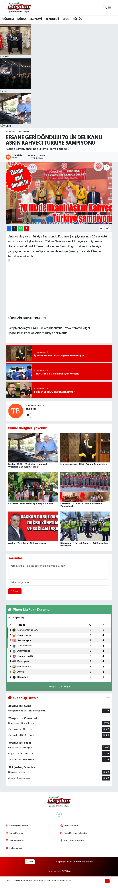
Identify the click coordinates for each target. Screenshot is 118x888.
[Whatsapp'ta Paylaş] (20, 228)
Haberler (10, 132)
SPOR (66, 19)
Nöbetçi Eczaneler (19, 825)
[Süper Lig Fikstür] (108, 698)
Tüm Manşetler (16, 840)
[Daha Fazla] (26, 228)
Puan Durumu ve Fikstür (75, 833)
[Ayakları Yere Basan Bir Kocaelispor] (33, 526)
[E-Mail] (28, 415)
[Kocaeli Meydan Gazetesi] (19, 7)
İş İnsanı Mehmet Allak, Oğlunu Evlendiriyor (83, 464)
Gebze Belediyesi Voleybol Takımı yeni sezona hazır (42, 880)
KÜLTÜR (77, 19)
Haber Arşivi (16, 848)
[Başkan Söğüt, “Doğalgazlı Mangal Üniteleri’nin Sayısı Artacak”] (33, 447)
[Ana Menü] (109, 7)
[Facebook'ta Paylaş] (9, 228)
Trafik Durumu (16, 833)
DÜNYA (21, 19)
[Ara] (105, 7)
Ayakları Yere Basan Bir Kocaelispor (27, 543)
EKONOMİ (36, 19)
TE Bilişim (31, 409)
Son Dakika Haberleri (74, 840)
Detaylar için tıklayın (59, 686)
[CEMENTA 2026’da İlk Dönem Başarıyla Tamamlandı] (85, 487)
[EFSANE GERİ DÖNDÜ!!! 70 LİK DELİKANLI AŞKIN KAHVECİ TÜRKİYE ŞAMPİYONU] (59, 193)
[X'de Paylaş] (14, 228)
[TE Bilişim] (15, 411)
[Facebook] (59, 814)
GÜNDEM (8, 19)
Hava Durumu (71, 825)
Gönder (15, 591)
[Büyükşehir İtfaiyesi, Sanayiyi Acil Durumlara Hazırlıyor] (85, 526)
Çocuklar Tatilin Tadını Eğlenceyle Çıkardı (30, 504)
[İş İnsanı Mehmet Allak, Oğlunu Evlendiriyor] (85, 447)
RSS (31, 861)
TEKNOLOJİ (52, 19)
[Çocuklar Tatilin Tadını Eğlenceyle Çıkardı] (33, 487)
